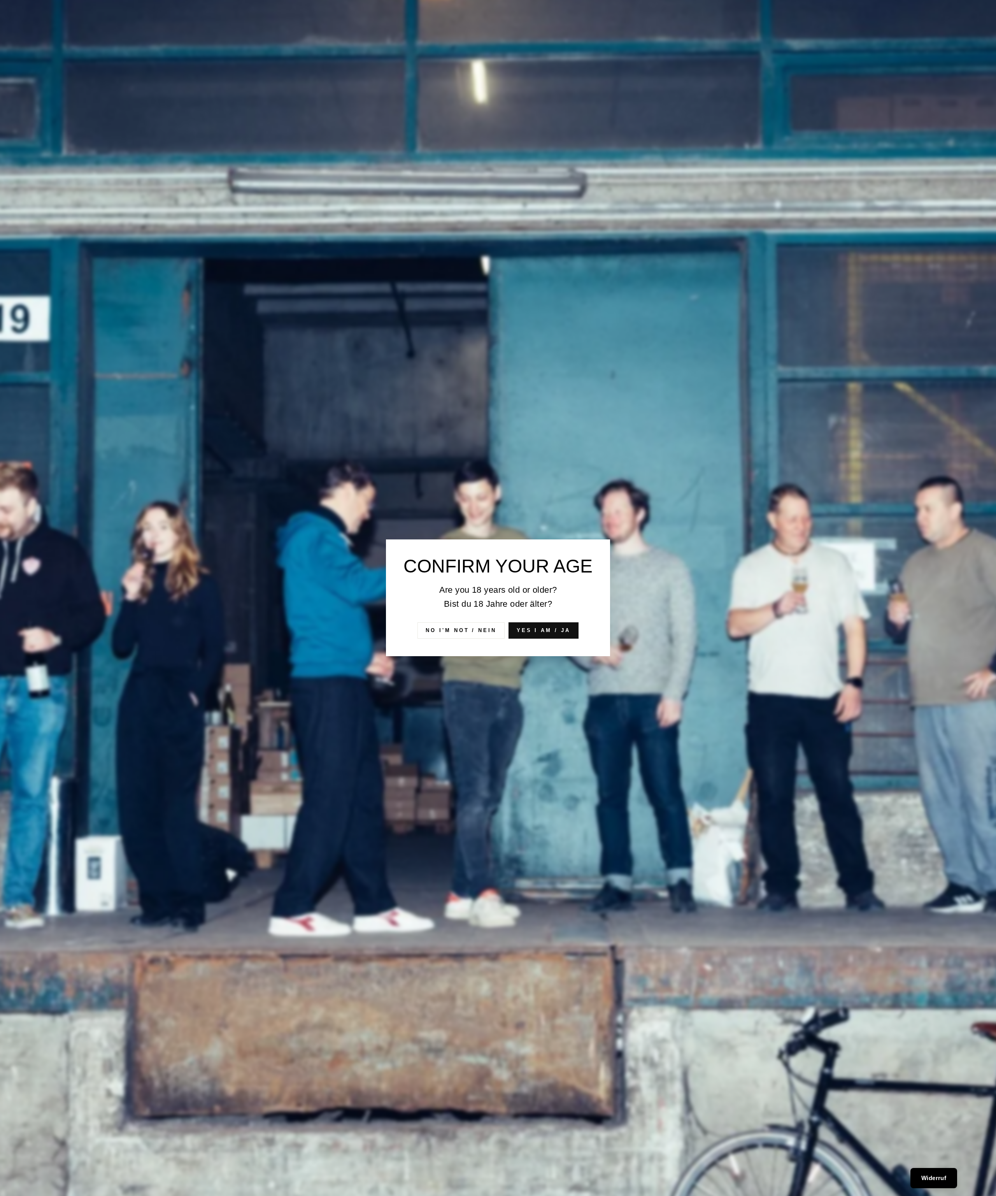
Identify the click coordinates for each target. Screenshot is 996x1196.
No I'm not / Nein (461, 630)
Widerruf (933, 1178)
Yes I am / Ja (543, 630)
